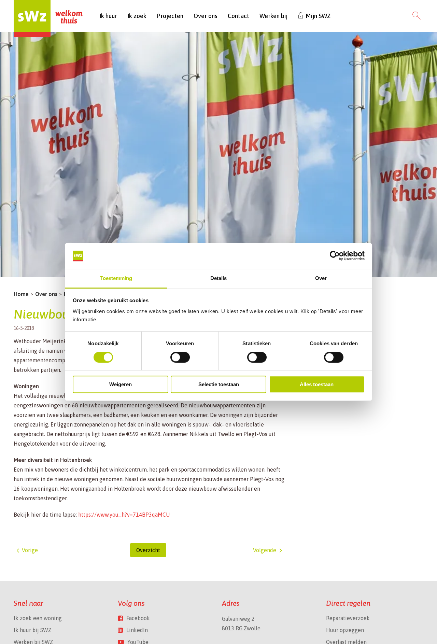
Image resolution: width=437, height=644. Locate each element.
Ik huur (108, 15)
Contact (238, 15)
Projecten (170, 15)
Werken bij (273, 15)
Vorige (30, 550)
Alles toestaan (317, 384)
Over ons (205, 15)
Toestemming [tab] (116, 278)
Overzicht (148, 550)
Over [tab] (321, 278)
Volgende (264, 550)
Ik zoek (136, 15)
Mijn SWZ (318, 15)
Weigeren (120, 384)
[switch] (180, 357)
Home (21, 294)
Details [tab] (218, 278)
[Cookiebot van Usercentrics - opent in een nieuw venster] (335, 256)
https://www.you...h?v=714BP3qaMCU (124, 515)
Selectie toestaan (218, 384)
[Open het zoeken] (416, 16)
